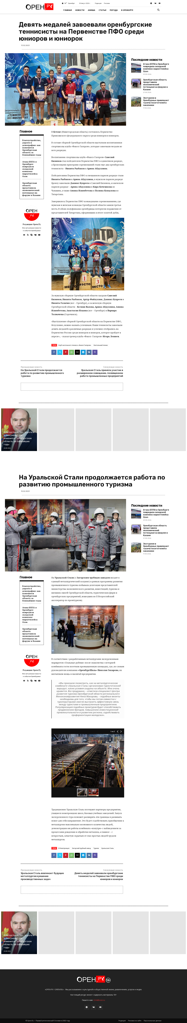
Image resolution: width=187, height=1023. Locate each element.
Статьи (102, 10)
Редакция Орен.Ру (32, 224)
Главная (67, 10)
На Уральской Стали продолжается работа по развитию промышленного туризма (42, 373)
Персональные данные (152, 1021)
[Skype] (31, 234)
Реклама (107, 3)
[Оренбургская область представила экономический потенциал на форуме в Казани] (136, 83)
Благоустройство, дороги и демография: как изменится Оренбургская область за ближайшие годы (31, 147)
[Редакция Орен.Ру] (31, 213)
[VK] (89, 352)
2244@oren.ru (99, 1000)
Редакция (98, 3)
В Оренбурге (127, 10)
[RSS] (28, 234)
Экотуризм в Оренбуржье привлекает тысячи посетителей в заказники (156, 101)
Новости (79, 10)
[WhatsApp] (71, 352)
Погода (114, 10)
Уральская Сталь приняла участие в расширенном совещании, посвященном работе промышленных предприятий (100, 373)
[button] (158, 10)
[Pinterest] (65, 352)
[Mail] (24, 234)
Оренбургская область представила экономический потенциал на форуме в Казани (31, 189)
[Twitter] (59, 352)
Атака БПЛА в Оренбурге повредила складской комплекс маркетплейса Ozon (29, 169)
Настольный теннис (101, 345)
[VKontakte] (155, 3)
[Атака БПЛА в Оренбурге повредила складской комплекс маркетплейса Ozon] (136, 68)
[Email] (77, 352)
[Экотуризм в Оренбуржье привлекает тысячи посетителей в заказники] (136, 102)
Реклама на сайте (134, 1021)
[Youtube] (159, 3)
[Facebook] (53, 352)
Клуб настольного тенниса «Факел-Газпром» (75, 345)
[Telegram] (151, 3)
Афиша (91, 10)
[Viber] (94, 352)
